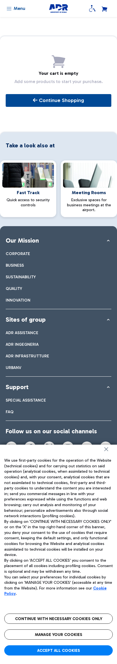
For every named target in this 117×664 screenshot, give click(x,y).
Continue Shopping (60, 100)
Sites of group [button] (26, 319)
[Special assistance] (92, 8)
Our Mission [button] (22, 240)
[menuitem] (18, 254)
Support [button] (17, 387)
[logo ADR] (58, 8)
